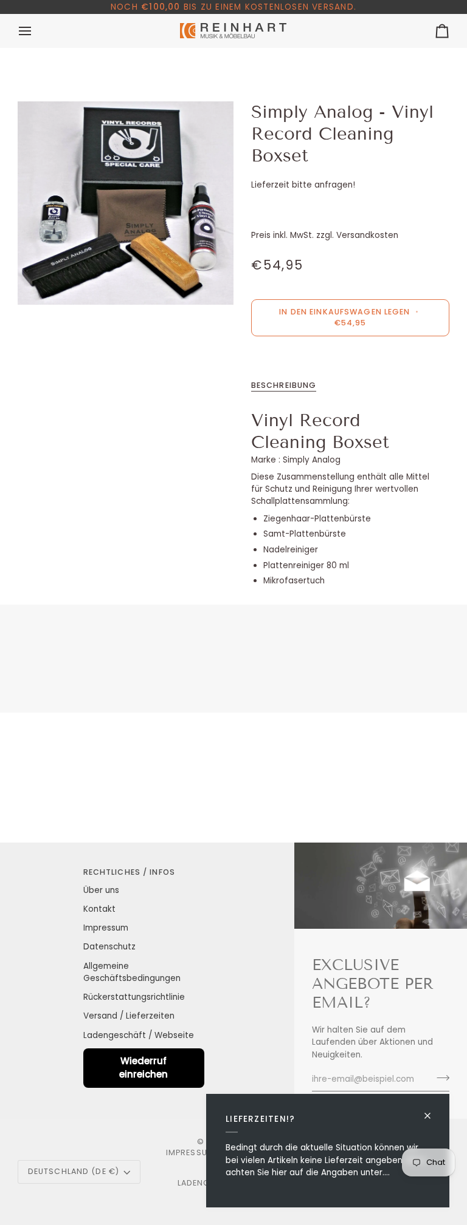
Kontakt (99, 909)
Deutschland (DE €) (73, 1171)
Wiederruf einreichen (143, 1067)
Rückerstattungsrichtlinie (134, 997)
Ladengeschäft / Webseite (138, 1035)
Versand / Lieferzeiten (129, 1016)
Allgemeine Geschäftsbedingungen (132, 972)
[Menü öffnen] (36, 30)
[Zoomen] (126, 203)
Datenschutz (109, 946)
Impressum (105, 928)
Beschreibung (284, 385)
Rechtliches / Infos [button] (129, 872)
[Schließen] (432, 1110)
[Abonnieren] (439, 1077)
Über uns (101, 890)
